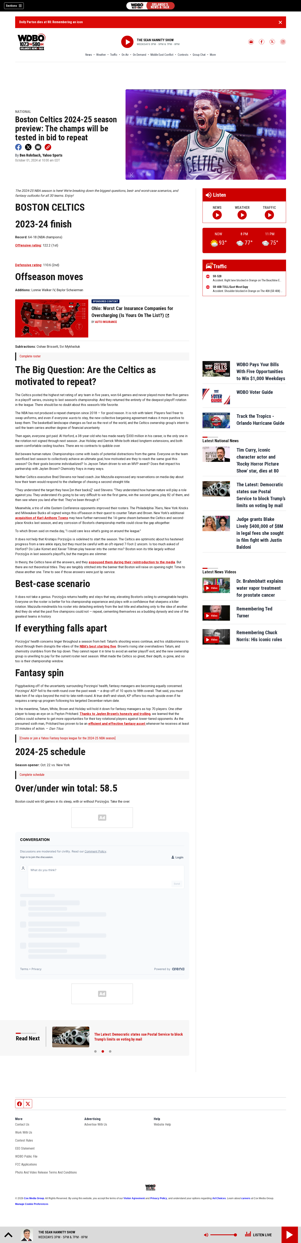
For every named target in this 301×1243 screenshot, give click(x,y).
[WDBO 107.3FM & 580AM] (150, 6)
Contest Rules (24, 1140)
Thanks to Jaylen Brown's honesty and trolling (115, 714)
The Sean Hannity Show (155, 40)
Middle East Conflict (161, 54)
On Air (125, 54)
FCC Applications (26, 1164)
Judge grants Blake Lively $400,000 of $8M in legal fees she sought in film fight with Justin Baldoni (260, 533)
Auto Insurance (106, 322)
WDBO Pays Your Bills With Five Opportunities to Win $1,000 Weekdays (260, 371)
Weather (101, 54)
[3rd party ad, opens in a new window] (51, 318)
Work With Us (23, 1132)
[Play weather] (242, 214)
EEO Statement (25, 1148)
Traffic (113, 54)
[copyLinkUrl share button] (48, 147)
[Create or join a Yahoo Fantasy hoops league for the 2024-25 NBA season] (67, 738)
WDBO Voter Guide (254, 392)
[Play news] (217, 214)
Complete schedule (32, 775)
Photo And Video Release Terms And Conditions (46, 1172)
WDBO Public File (26, 1156)
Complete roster (30, 356)
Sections (11, 5)
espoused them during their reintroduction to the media (132, 562)
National (23, 112)
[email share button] (38, 147)
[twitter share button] (28, 147)
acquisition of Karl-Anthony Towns (41, 518)
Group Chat (199, 54)
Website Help (162, 1124)
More (213, 54)
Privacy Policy (158, 1198)
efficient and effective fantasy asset (117, 724)
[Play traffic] (269, 214)
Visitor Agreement (134, 1198)
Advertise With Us (95, 1124)
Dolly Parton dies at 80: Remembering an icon (51, 22)
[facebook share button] (18, 147)
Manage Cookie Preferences (31, 1204)
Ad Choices (219, 1198)
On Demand (139, 54)
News (88, 54)
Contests (183, 54)
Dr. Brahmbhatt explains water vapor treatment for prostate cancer (259, 588)
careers (245, 1198)
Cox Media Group (34, 1198)
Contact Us (22, 1124)
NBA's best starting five (98, 646)
